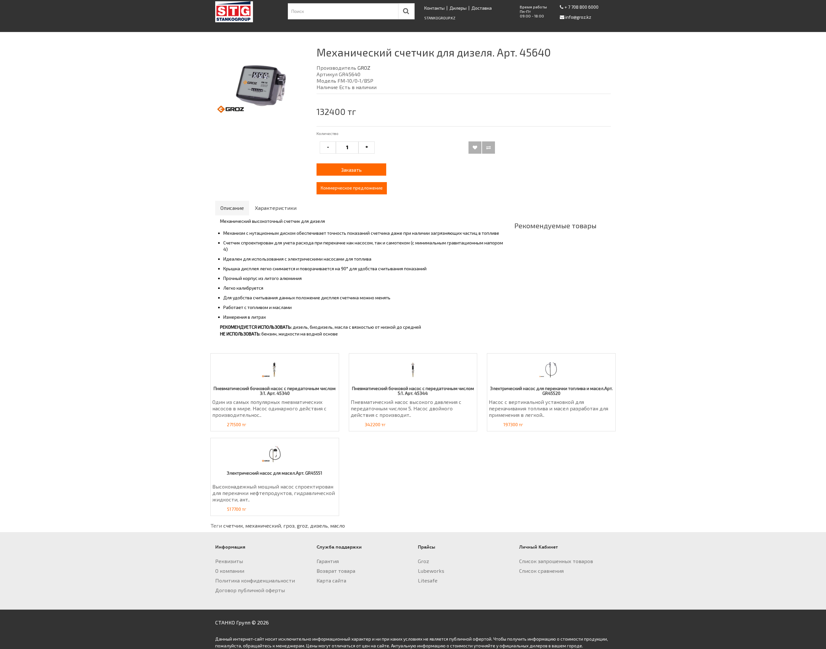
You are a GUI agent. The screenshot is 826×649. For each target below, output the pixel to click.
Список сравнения (541, 571)
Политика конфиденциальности (255, 580)
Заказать (351, 170)
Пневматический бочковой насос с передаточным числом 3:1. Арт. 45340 (275, 391)
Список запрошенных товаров (556, 561)
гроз (289, 525)
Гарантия (328, 561)
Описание (232, 208)
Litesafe (428, 580)
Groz (423, 561)
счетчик (233, 525)
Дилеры (458, 8)
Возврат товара (336, 571)
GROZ (364, 68)
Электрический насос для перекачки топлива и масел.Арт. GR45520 (551, 391)
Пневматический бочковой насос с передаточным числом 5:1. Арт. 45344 (413, 391)
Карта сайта (331, 580)
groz (302, 525)
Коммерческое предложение (352, 188)
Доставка (481, 8)
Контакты (434, 8)
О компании (229, 571)
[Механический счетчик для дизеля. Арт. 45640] (261, 86)
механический (263, 525)
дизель (319, 525)
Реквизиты (229, 561)
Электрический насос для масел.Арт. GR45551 (274, 473)
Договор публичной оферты (250, 590)
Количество (327, 133)
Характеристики (276, 208)
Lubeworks (431, 571)
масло (337, 525)
